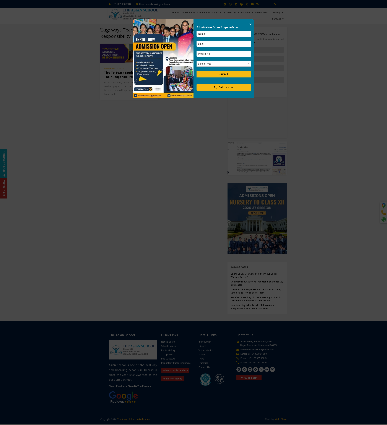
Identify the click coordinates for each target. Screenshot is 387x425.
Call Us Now (225, 87)
